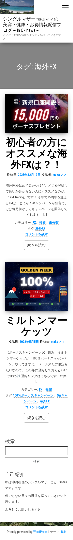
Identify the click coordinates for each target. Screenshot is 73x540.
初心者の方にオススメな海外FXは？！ (37, 153)
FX (34, 223)
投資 (42, 223)
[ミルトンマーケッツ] (36, 286)
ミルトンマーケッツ (37, 325)
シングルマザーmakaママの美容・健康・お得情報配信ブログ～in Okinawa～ (32, 24)
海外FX (40, 228)
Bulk (63, 532)
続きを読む (36, 245)
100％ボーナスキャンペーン (33, 395)
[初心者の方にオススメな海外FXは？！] (36, 113)
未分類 (54, 223)
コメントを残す (36, 234)
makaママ (59, 175)
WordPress (40, 532)
